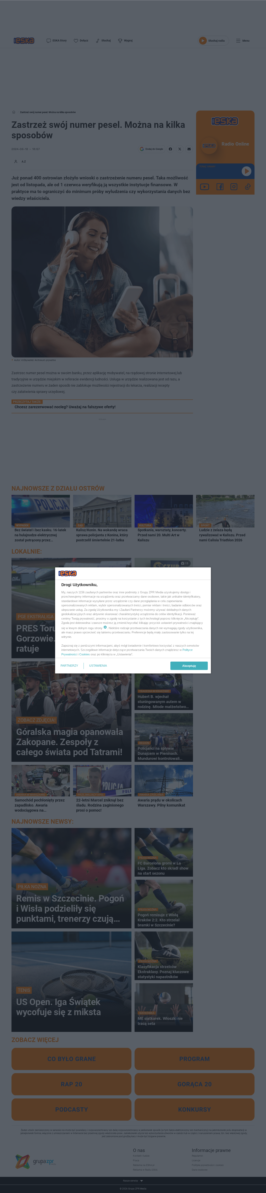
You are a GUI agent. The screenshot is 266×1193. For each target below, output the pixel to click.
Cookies (84, 654)
